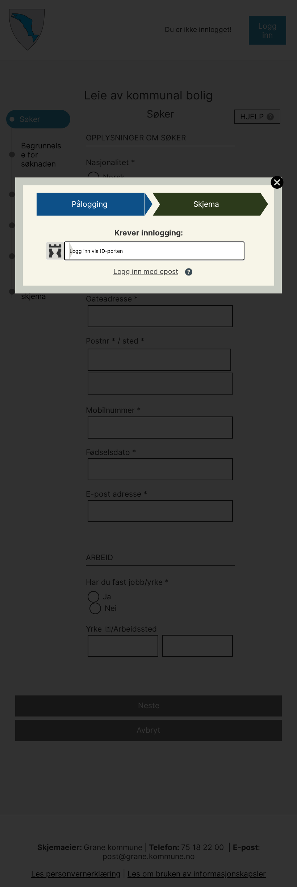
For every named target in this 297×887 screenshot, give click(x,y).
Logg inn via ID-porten (96, 250)
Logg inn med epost (145, 271)
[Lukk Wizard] (277, 182)
